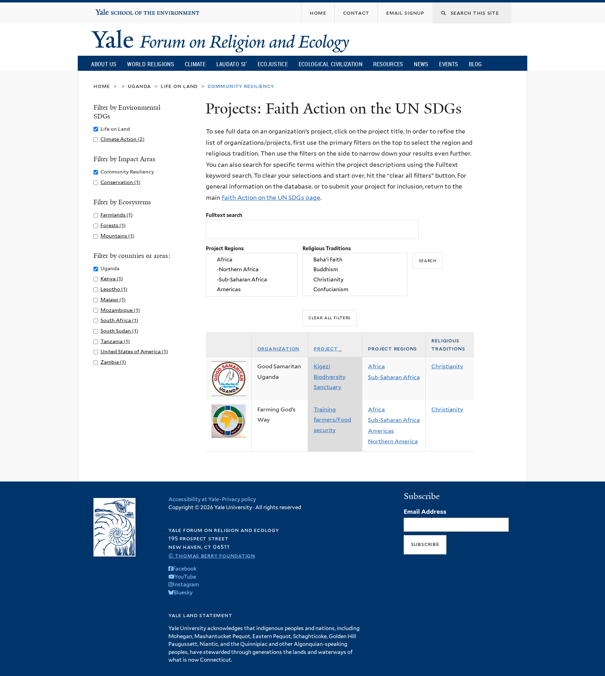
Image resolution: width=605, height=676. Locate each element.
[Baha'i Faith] (355, 260)
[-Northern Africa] (251, 270)
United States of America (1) (134, 351)
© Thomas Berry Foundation (211, 555)
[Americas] (251, 289)
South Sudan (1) (119, 331)
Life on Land (179, 86)
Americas (381, 431)
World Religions (150, 64)
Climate (195, 64)
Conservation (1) (120, 182)
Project (326, 348)
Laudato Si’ (231, 64)
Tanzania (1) (115, 341)
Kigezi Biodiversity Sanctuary (330, 376)
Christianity (447, 366)
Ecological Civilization (331, 64)
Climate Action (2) (122, 139)
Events (448, 64)
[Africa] (251, 260)
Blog (475, 64)
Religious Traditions (326, 248)
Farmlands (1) (116, 215)
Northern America (393, 441)
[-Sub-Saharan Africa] (251, 280)
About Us (103, 64)
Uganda (139, 86)
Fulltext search (224, 215)
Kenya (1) (111, 278)
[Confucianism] (355, 289)
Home (101, 86)
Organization (278, 348)
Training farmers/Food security (332, 419)
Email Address (425, 511)
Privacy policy (239, 499)
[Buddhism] (355, 270)
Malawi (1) (113, 299)
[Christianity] (355, 280)
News (421, 64)
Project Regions (225, 248)
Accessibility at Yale (193, 499)
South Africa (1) (119, 320)
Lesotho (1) (113, 289)
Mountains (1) (117, 236)
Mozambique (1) (120, 310)
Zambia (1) (113, 362)
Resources (388, 64)
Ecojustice (273, 64)
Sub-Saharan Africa (394, 377)
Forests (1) (113, 225)
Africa (376, 366)
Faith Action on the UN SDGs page (271, 197)
